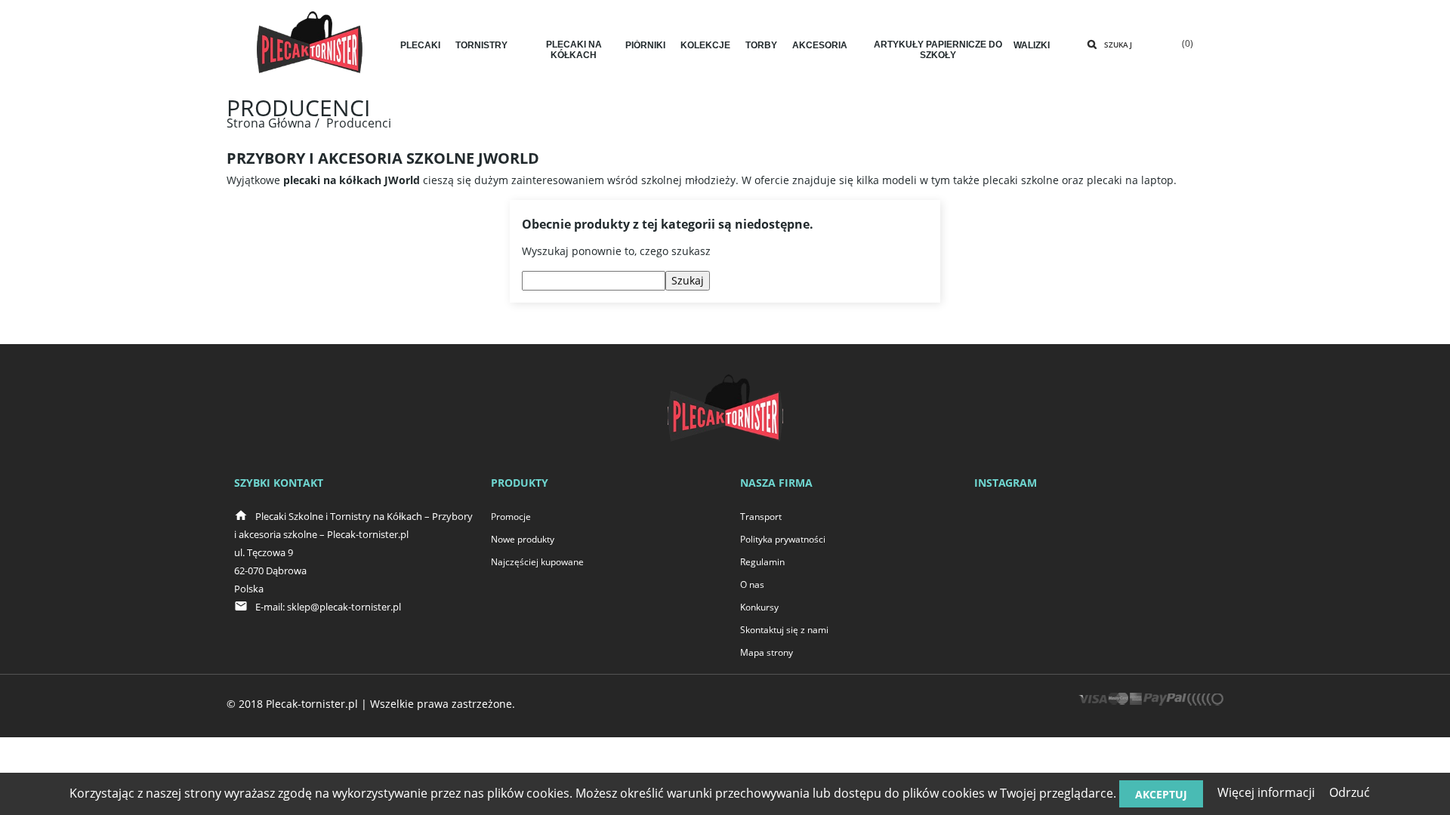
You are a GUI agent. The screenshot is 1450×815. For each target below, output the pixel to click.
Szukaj (1118, 44)
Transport (761, 516)
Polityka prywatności (782, 539)
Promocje (511, 516)
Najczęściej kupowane (537, 561)
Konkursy (759, 607)
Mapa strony (766, 652)
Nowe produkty (522, 539)
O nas (752, 584)
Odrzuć (1349, 792)
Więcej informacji (1266, 792)
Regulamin (762, 561)
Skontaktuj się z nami (784, 629)
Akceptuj (1161, 794)
